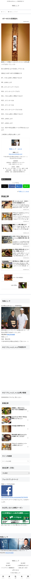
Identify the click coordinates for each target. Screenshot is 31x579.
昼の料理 (23, 563)
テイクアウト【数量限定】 (8, 567)
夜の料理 (8, 565)
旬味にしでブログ (7, 179)
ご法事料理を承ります (23, 565)
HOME (8, 563)
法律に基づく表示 (23, 567)
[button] (28, 461)
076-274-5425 (11, 334)
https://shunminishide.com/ (15, 154)
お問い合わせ (15, 570)
